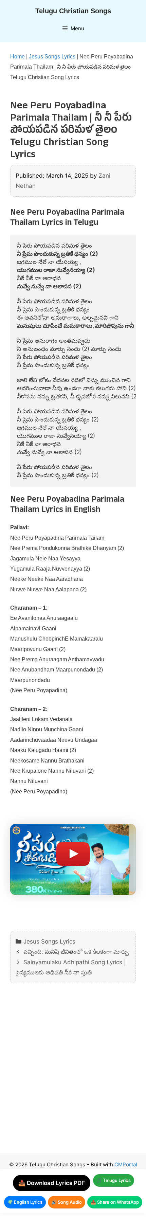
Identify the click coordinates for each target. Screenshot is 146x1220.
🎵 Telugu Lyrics (113, 1180)
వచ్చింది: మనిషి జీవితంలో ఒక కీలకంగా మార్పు (76, 951)
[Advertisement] (73, 1073)
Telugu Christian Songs (73, 11)
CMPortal (125, 1164)
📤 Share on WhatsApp (115, 1202)
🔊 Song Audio (66, 1202)
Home (17, 56)
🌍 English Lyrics (24, 1202)
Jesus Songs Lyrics (52, 56)
